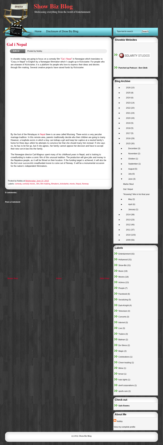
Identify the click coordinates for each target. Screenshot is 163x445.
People (121, 288)
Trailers (121, 334)
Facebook (122, 294)
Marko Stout (128, 184)
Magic (121, 351)
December (133, 148)
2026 (128, 88)
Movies (121, 277)
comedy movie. (28, 184)
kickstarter (64, 184)
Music (121, 271)
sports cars (123, 391)
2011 (128, 230)
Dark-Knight (123, 305)
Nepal (42, 134)
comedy (18, 184)
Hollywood (123, 260)
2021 (128, 113)
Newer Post (12, 278)
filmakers (55, 184)
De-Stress (122, 345)
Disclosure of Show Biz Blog (62, 31)
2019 (128, 123)
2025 (128, 93)
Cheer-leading (124, 362)
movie (72, 184)
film (37, 184)
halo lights (122, 380)
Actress (121, 282)
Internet (121, 322)
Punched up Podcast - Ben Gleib (132, 68)
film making (45, 184)
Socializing (123, 300)
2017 (128, 133)
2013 (128, 220)
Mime (120, 368)
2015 (128, 143)
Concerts (122, 317)
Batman (121, 340)
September (133, 164)
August (131, 169)
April (130, 204)
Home (59, 278)
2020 (128, 118)
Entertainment (124, 254)
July (130, 174)
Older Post (104, 278)
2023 (128, 103)
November (133, 153)
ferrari (121, 374)
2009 (128, 240)
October (132, 159)
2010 (128, 235)
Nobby (120, 421)
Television (122, 311)
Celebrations (124, 357)
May (130, 199)
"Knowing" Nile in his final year (136, 194)
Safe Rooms (124, 406)
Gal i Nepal (17, 44)
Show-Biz (122, 265)
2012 (128, 225)
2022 (128, 108)
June (130, 179)
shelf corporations (126, 385)
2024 (128, 98)
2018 (128, 128)
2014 (128, 214)
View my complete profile (124, 427)
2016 (128, 138)
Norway (85, 184)
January (132, 209)
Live (120, 328)
